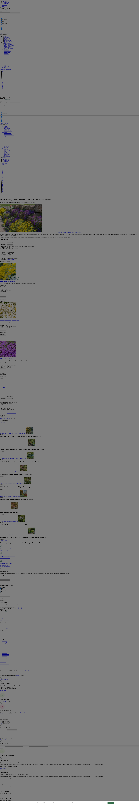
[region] (69, 803)
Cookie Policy (14, 803)
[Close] (137, 803)
